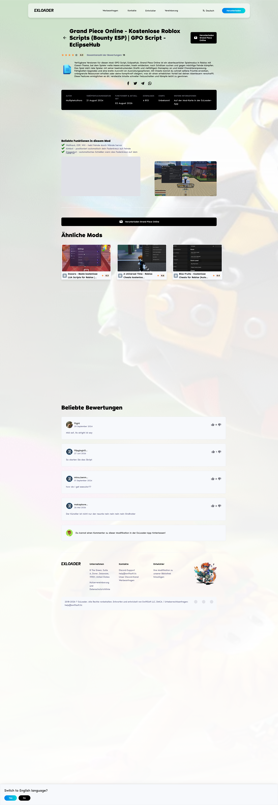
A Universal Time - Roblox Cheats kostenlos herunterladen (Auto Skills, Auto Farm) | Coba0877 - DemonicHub (138, 275)
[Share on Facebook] (128, 83)
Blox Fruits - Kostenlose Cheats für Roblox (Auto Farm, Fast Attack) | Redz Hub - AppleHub (193, 275)
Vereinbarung (171, 10)
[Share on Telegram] (142, 83)
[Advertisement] (139, 124)
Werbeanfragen (110, 10)
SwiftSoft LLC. (149, 602)
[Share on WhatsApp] (149, 83)
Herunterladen (234, 10)
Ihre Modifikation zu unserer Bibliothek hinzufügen (163, 573)
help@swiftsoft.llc (128, 573)
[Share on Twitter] (135, 83)
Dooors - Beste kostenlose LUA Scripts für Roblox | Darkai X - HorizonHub (82, 275)
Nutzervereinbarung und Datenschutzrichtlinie (100, 586)
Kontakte (132, 10)
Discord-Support (127, 570)
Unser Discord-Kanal (129, 577)
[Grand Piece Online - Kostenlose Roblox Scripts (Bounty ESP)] (186, 178)
